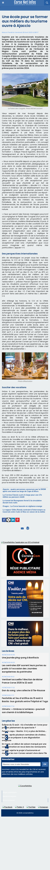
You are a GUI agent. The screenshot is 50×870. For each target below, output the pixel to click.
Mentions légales (9, 773)
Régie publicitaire (10, 769)
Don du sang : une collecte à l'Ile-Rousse (23, 667)
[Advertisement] (25, 821)
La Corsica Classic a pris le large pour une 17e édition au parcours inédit (22, 496)
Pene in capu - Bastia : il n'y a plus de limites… (24, 708)
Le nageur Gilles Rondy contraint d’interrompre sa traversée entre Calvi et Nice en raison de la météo (24, 511)
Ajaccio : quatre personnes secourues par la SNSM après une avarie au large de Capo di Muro (24, 490)
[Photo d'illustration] (25, 353)
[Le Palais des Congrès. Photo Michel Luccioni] (25, 74)
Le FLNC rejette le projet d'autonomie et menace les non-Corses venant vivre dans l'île (24, 728)
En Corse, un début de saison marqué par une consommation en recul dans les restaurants (24, 722)
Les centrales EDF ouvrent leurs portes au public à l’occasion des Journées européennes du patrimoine (24, 645)
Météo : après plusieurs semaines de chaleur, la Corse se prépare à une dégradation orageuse (24, 714)
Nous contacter (9, 777)
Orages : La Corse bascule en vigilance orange (22, 506)
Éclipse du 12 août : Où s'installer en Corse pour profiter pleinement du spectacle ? (24, 703)
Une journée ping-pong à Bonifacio (20, 634)
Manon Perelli (7, 32)
